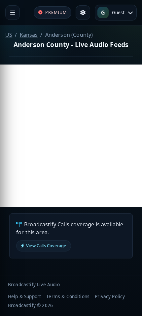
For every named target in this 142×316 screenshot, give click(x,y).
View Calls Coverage (46, 245)
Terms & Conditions (67, 296)
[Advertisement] (71, 136)
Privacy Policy (110, 296)
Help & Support (24, 296)
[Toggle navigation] (12, 12)
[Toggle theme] (83, 12)
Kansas (29, 34)
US (8, 34)
